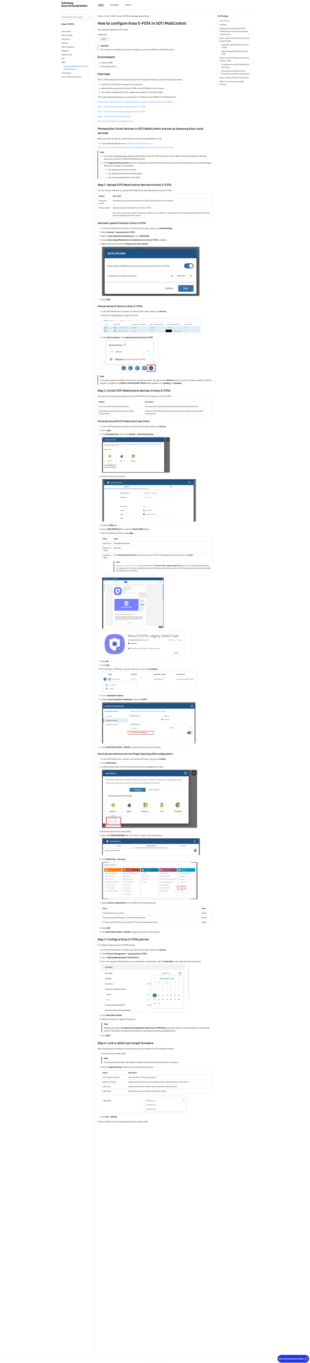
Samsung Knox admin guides (72, 17)
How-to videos (67, 35)
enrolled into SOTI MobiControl (138, 143)
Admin (101, 4)
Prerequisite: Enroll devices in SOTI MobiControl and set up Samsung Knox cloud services (234, 31)
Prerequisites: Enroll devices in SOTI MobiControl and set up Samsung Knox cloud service (135, 102)
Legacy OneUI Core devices (129, 565)
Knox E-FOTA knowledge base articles (133, 16)
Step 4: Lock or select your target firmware (116, 121)
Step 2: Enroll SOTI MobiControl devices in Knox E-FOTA (121, 111)
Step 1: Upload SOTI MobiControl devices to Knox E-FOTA (122, 106)
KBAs (63, 62)
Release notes (67, 54)
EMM (103, 39)
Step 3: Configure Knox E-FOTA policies (114, 116)
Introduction (66, 31)
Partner (128, 5)
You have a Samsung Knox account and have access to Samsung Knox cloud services (137, 147)
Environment (224, 21)
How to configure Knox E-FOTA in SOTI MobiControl (76, 67)
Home (100, 16)
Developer (114, 5)
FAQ (63, 58)
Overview (223, 24)
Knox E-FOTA (110, 16)
